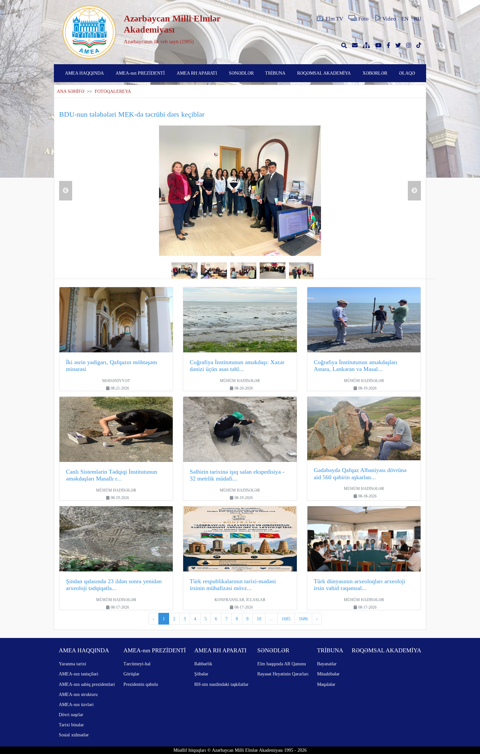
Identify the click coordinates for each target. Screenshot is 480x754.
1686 (303, 618)
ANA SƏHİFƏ (70, 91)
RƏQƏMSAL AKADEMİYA (324, 73)
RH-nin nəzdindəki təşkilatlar (221, 684)
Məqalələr (326, 684)
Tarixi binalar (71, 724)
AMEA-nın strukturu (78, 694)
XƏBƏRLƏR (374, 73)
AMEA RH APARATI (197, 73)
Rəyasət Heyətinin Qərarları (283, 673)
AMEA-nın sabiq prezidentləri (87, 684)
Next (414, 190)
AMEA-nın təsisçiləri (78, 673)
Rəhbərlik (203, 663)
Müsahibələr (328, 673)
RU (417, 19)
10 (259, 618)
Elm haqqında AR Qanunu (281, 663)
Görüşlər (131, 673)
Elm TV (334, 19)
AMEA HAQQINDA (84, 73)
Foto (363, 19)
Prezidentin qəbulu (140, 684)
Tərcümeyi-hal (137, 663)
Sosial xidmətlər (74, 734)
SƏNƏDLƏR (241, 73)
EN (404, 19)
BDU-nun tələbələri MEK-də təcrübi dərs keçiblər (131, 114)
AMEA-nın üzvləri (76, 704)
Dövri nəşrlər (71, 714)
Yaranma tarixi (72, 663)
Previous (65, 190)
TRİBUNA (275, 73)
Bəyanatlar (327, 663)
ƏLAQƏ (407, 73)
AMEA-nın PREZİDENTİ (140, 73)
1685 (286, 618)
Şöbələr (201, 673)
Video (389, 19)
